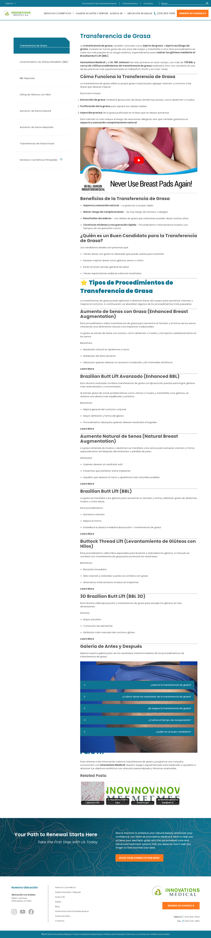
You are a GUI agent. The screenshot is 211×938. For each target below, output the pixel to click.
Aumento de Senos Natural (35, 110)
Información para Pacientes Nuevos (99, 3)
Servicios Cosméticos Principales (38, 159)
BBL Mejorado (27, 78)
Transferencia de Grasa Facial (37, 143)
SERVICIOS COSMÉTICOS (57, 13)
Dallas (58, 901)
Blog (57, 906)
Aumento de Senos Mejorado (36, 127)
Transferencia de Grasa (34, 45)
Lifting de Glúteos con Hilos (35, 94)
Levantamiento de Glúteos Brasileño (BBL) (44, 61)
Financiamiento (130, 3)
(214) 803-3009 (166, 13)
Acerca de (116, 13)
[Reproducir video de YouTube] (138, 160)
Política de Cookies (160, 934)
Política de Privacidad (114, 934)
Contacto (148, 3)
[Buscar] (207, 3)
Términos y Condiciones (138, 934)
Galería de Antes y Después (92, 13)
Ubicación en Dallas (139, 13)
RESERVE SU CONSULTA (192, 13)
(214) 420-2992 (192, 921)
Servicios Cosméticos (65, 887)
